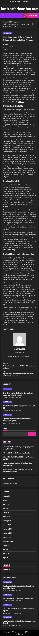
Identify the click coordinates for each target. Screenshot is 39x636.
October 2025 (7, 537)
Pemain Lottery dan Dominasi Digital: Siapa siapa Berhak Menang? (19, 622)
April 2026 (6, 512)
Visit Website (12, 356)
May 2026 (6, 508)
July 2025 (5, 549)
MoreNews (30, 632)
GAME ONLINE (7, 33)
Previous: (19, 366)
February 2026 (7, 521)
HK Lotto (21, 101)
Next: (18, 373)
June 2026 (6, 504)
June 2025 (6, 553)
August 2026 (6, 496)
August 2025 (6, 545)
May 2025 (5, 558)
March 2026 (6, 517)
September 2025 (8, 541)
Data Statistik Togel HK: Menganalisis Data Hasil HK (19, 407)
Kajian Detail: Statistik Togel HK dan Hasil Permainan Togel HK (17, 419)
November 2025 (7, 533)
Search (5, 429)
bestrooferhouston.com (20, 9)
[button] (3, 15)
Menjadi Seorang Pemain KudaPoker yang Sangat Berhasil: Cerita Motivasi (17, 470)
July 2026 (6, 500)
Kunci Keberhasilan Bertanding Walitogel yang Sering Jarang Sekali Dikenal (18, 394)
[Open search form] (20, 15)
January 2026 (7, 525)
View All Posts (26, 356)
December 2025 (7, 529)
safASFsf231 (8, 44)
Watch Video (33, 16)
